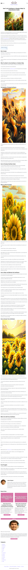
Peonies (3, 555)
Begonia (3, 544)
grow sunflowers (6, 38)
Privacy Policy (6, 566)
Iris (2, 551)
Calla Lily (3, 547)
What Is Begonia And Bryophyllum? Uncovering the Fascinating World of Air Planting (7, 505)
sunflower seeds (12, 68)
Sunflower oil (9, 449)
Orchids (3, 554)
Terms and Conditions (13, 566)
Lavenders (4, 552)
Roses (3, 558)
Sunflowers (4, 559)
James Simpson (10, 480)
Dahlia (3, 548)
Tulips (3, 561)
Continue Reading (7, 514)
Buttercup (3, 545)
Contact (22, 566)
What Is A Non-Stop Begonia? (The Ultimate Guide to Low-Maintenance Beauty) (21, 505)
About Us (18, 566)
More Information (14, 538)
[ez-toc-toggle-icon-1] (6, 48)
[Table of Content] (6, 48)
